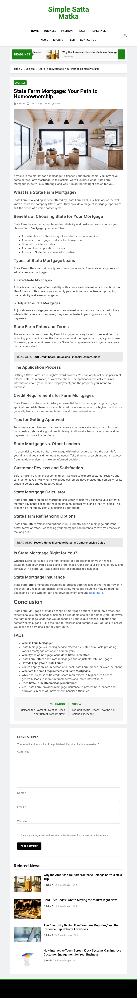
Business (50, 30)
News (44, 39)
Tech (71, 39)
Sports (58, 39)
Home (35, 30)
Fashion (67, 30)
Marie (49, 960)
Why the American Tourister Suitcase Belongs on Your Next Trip (91, 52)
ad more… (98, 592)
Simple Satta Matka (68, 12)
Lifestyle (99, 30)
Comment (24, 751)
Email (21, 807)
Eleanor (21, 103)
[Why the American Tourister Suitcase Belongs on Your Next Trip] (43, 56)
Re (90, 592)
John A (49, 884)
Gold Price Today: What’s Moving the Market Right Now (80, 900)
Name (21, 793)
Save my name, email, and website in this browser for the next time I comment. (65, 835)
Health (82, 30)
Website (22, 821)
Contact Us (88, 39)
